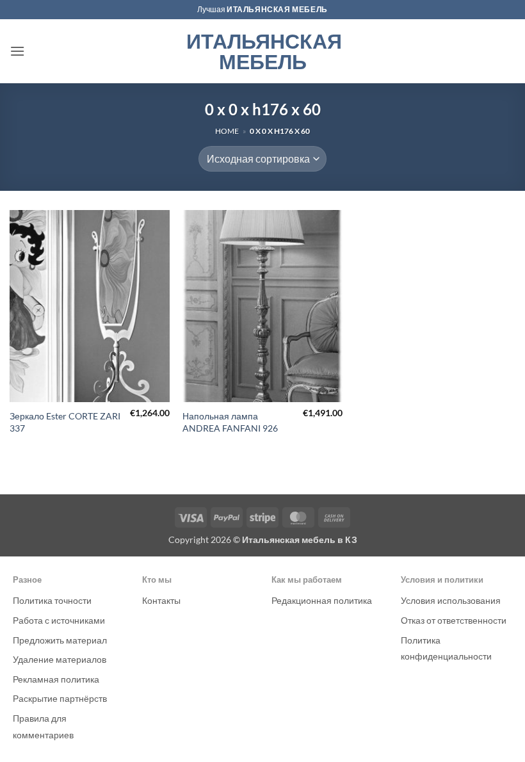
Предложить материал (60, 640)
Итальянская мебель (262, 51)
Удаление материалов (59, 659)
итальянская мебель (277, 9)
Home (227, 131)
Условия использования (451, 600)
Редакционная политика (321, 600)
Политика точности (52, 600)
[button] (17, 51)
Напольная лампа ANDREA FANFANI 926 (230, 422)
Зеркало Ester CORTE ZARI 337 (65, 422)
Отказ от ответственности (453, 620)
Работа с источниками (59, 620)
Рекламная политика (56, 679)
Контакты (161, 600)
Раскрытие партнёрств (60, 698)
